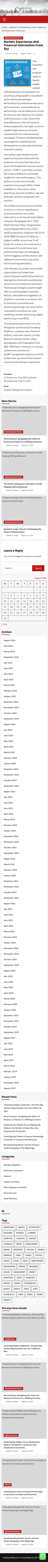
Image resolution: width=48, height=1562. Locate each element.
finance (41, 1250)
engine (6, 1250)
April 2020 (8, 993)
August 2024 (9, 724)
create (19, 1244)
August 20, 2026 (27, 490)
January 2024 (10, 764)
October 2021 (10, 892)
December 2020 (11, 948)
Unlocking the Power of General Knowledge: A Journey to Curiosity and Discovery (24, 1138)
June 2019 (8, 1049)
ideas (25, 1261)
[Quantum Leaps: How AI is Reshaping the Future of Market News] (24, 511)
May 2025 (8, 674)
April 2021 (8, 926)
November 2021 (11, 887)
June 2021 (8, 915)
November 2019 (11, 1021)
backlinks (7, 1233)
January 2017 (10, 1088)
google (38, 1255)
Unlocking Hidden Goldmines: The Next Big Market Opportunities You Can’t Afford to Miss (23, 1108)
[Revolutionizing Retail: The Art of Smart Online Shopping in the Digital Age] (24, 1520)
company (32, 1233)
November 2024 (11, 708)
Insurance (33, 1266)
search (6, 1289)
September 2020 (11, 965)
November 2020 (11, 954)
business (20, 1233)
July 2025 (8, 663)
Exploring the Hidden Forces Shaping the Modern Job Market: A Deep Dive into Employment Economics (22, 1128)
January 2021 (10, 943)
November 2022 (11, 842)
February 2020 (10, 1004)
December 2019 (11, 1016)
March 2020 (9, 999)
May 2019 (8, 1055)
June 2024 (8, 736)
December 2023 (11, 769)
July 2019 (8, 1044)
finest (18, 1255)
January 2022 (10, 876)
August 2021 (9, 904)
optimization (29, 1283)
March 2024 (9, 752)
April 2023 (8, 814)
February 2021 (10, 937)
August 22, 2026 (27, 445)
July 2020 (8, 976)
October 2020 (10, 960)
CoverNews (26, 1557)
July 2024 (8, 730)
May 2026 (8, 646)
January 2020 (10, 1010)
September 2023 (11, 786)
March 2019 (9, 1066)
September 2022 (11, 853)
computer (7, 1238)
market (32, 1272)
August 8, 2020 (26, 54)
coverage (7, 1244)
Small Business (10, 1199)
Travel (30, 1294)
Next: (18, 388)
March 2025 (9, 685)
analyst (21, 1227)
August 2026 (9, 640)
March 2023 (9, 820)
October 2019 (10, 1027)
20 (24, 606)
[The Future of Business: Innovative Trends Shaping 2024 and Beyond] (24, 465)
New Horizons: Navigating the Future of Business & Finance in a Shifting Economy (23, 440)
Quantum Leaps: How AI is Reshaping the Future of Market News (22, 531)
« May (4, 624)
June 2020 (8, 982)
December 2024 (11, 702)
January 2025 (10, 696)
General (7, 1176)
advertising (8, 1227)
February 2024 (10, 758)
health (6, 1261)
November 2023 (11, 775)
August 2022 (9, 859)
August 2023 (9, 792)
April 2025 (8, 680)
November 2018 (11, 1083)
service (17, 1289)
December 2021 (11, 881)
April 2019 (8, 1060)
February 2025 (10, 691)
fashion (30, 1250)
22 (37, 606)
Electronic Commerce (13, 1171)
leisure (6, 1272)
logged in (19, 556)
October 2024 (10, 713)
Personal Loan (10, 1193)
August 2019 (9, 1038)
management (19, 1272)
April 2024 (8, 747)
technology (9, 1294)
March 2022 (9, 864)
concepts (20, 1238)
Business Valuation (12, 1165)
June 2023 (8, 803)
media (19, 1278)
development (31, 1244)
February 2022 (10, 870)
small (26, 1289)
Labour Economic (11, 1182)
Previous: (20, 377)
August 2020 (9, 971)
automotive (34, 1227)
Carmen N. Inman (12, 54)
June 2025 (8, 668)
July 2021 (8, 909)
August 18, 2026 (27, 535)
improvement (37, 1261)
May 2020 (8, 988)
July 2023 (8, 797)
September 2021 (11, 898)
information (9, 1266)
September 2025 (11, 657)
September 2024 (11, 719)
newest (6, 1283)
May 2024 (8, 741)
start (35, 1289)
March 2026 (9, 652)
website (7, 1300)
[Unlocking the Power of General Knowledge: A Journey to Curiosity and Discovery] (24, 1473)
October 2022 (10, 848)
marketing (8, 1278)
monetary (30, 1278)
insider (22, 1266)
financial (7, 1255)
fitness (28, 1255)
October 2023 (10, 780)
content (32, 1238)
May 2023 (8, 808)
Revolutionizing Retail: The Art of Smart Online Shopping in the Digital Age (21, 1146)
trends (40, 1294)
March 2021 (9, 932)
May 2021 (8, 920)
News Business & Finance (13, 38)
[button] (4, 19)
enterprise (18, 1250)
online (17, 1283)
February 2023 (10, 825)
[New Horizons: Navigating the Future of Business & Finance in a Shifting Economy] (24, 420)
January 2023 (10, 831)
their (20, 1294)
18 (11, 606)
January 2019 (10, 1077)
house (16, 1261)
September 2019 (11, 1032)
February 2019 (10, 1072)
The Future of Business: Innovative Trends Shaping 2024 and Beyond (23, 485)
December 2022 (11, 836)
